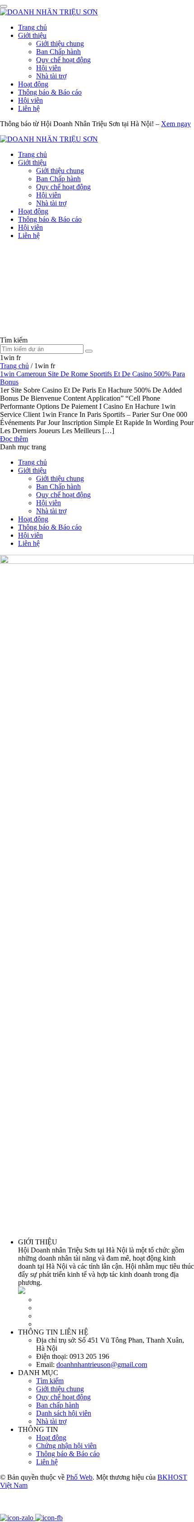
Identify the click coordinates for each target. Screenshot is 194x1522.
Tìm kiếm (50, 1381)
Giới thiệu (32, 35)
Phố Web (79, 1477)
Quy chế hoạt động (63, 60)
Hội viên (48, 68)
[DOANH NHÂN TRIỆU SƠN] (49, 12)
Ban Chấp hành (58, 51)
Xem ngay (176, 124)
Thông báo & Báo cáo (50, 92)
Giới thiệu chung (60, 43)
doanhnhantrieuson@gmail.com (101, 1364)
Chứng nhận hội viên (66, 1445)
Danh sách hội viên (63, 1413)
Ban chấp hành (57, 1405)
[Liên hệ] (11, 1509)
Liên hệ (29, 108)
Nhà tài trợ (51, 76)
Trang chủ (32, 27)
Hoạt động (33, 84)
